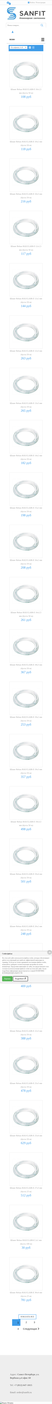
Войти (32, 2)
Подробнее (19, 979)
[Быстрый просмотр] (32, 70)
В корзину (23, 70)
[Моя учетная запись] (13, 32)
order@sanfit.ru (24, 1392)
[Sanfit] (26, 12)
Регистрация (40, 2)
